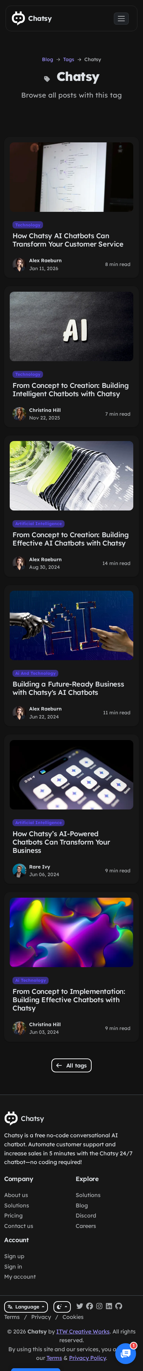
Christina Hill (45, 410)
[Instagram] (99, 1307)
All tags (76, 1065)
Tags (68, 59)
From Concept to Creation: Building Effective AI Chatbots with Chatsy (70, 538)
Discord (86, 1215)
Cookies (73, 1316)
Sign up (14, 1256)
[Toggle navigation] (121, 19)
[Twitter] (79, 1307)
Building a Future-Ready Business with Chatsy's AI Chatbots (68, 688)
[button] (125, 1353)
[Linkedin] (109, 1307)
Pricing (13, 1215)
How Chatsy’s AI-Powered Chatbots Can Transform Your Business (61, 842)
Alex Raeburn (45, 260)
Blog (47, 59)
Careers (86, 1225)
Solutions (16, 1205)
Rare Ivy (39, 867)
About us (16, 1194)
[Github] (118, 1307)
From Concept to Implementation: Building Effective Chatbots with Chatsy (68, 999)
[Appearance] (61, 1307)
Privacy (41, 1316)
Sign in (13, 1266)
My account (20, 1276)
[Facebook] (89, 1307)
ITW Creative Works (83, 1331)
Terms (12, 1316)
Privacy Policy (87, 1357)
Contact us (18, 1225)
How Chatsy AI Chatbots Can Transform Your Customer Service (68, 239)
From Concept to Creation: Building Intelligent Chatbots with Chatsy (70, 389)
